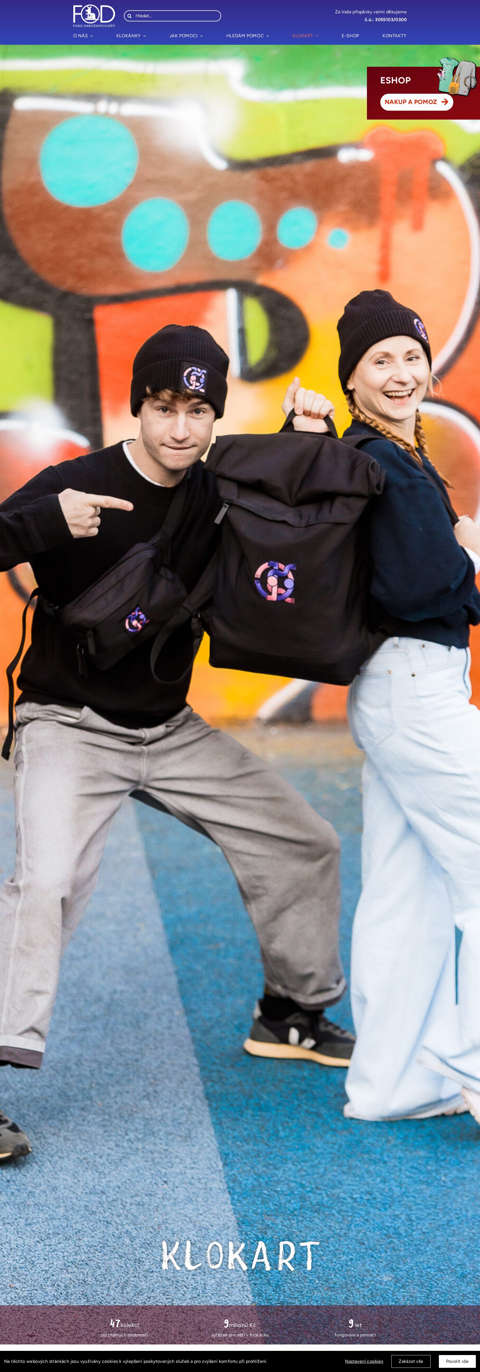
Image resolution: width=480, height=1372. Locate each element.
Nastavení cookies (364, 1361)
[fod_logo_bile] (94, 6)
